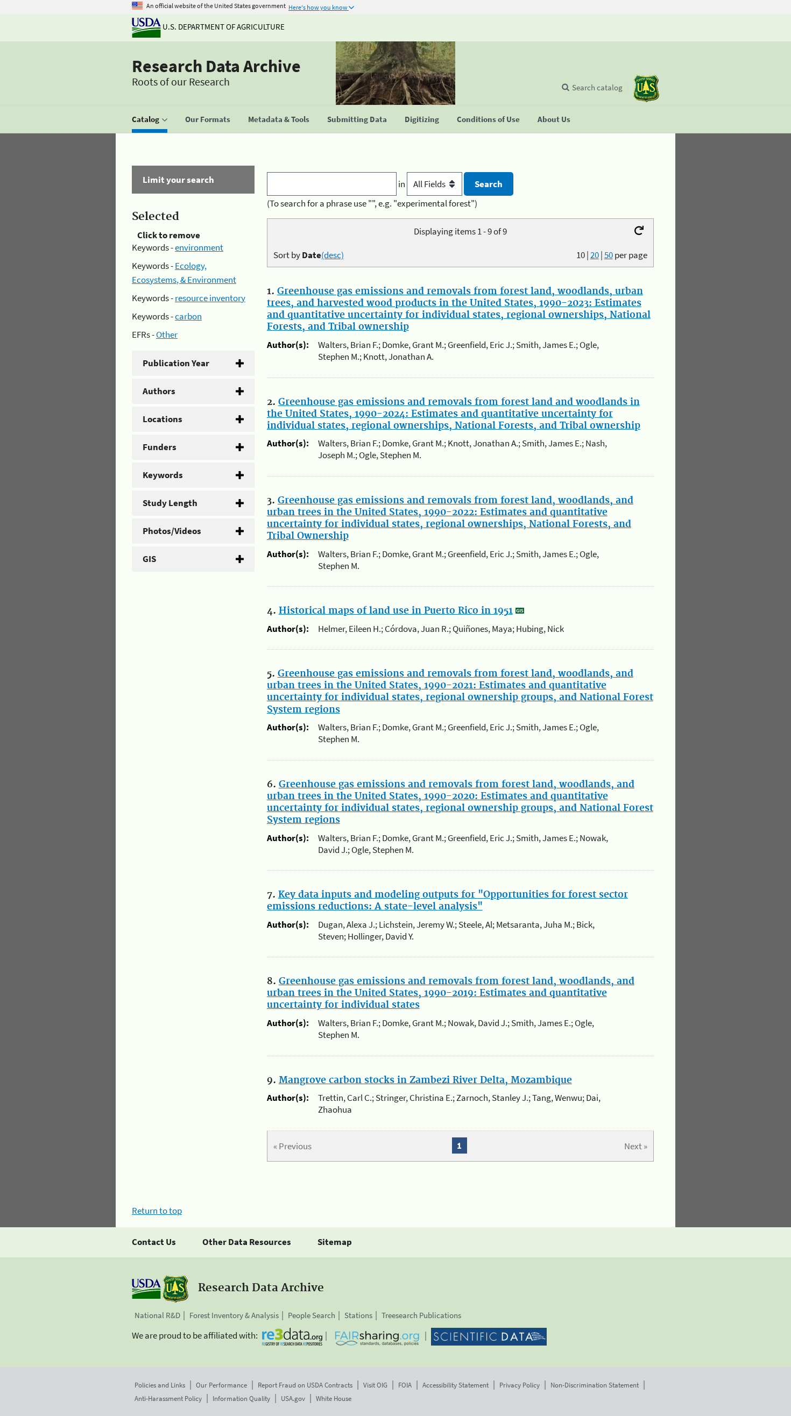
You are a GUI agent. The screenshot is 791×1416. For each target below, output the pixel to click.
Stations (358, 1315)
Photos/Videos (172, 531)
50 (608, 255)
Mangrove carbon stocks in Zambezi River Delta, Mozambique (425, 1080)
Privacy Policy (519, 1385)
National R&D (157, 1315)
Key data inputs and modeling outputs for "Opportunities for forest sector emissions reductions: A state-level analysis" (447, 901)
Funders (159, 447)
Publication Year (176, 363)
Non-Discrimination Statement (594, 1385)
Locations (162, 419)
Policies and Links (160, 1385)
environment (199, 247)
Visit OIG (375, 1385)
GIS (149, 559)
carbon (188, 316)
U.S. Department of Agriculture (223, 27)
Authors (159, 391)
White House (333, 1398)
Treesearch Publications (421, 1315)
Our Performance (221, 1385)
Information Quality (241, 1398)
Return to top (157, 1210)
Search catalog (597, 87)
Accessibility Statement (455, 1385)
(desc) (332, 255)
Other (167, 334)
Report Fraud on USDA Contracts (305, 1385)
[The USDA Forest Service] (646, 88)
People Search (311, 1315)
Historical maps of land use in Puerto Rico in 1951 (396, 611)
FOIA (405, 1385)
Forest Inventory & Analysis (234, 1315)
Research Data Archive (216, 66)
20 (594, 255)
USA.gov (293, 1398)
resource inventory (210, 298)
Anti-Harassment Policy (168, 1398)
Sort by (308, 255)
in (402, 184)
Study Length (170, 503)
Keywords (163, 475)
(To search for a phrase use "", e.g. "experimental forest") (372, 203)
